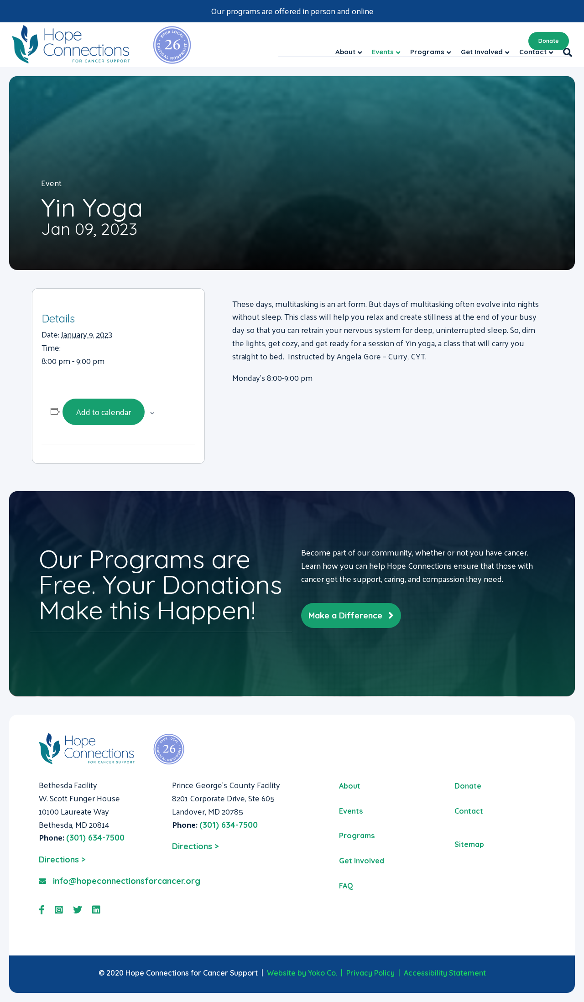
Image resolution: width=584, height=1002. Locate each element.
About (349, 785)
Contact (468, 810)
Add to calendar (103, 411)
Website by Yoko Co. (302, 972)
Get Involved (361, 860)
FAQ (346, 885)
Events (351, 810)
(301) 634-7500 (95, 837)
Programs (357, 835)
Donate (548, 40)
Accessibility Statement (445, 972)
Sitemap (469, 844)
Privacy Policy (370, 972)
